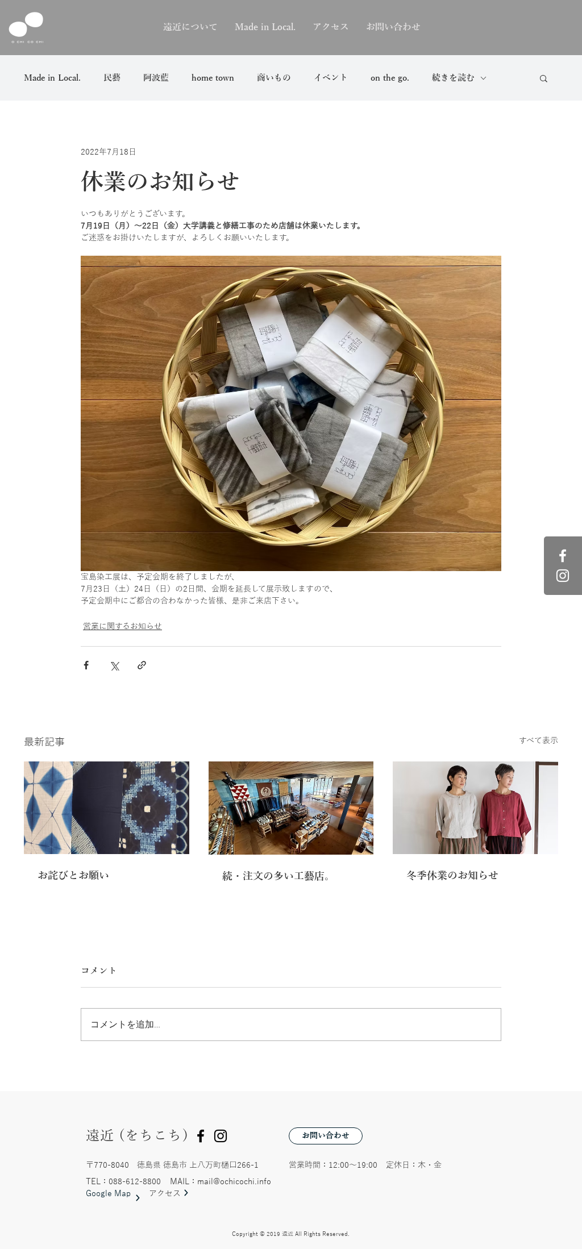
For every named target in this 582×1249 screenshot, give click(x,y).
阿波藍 (156, 77)
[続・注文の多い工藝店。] (291, 808)
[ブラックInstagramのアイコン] (220, 1135)
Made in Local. (52, 77)
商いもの (274, 77)
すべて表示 (538, 740)
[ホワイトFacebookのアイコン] (562, 555)
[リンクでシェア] (141, 665)
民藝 (111, 77)
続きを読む (453, 77)
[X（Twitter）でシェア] (114, 665)
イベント (331, 77)
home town (213, 77)
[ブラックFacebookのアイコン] (200, 1135)
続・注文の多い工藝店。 (278, 876)
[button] (543, 77)
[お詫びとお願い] (106, 807)
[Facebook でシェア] (86, 665)
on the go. (390, 77)
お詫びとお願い (73, 875)
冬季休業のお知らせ (452, 875)
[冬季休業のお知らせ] (475, 807)
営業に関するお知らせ (122, 626)
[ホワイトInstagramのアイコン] (562, 575)
